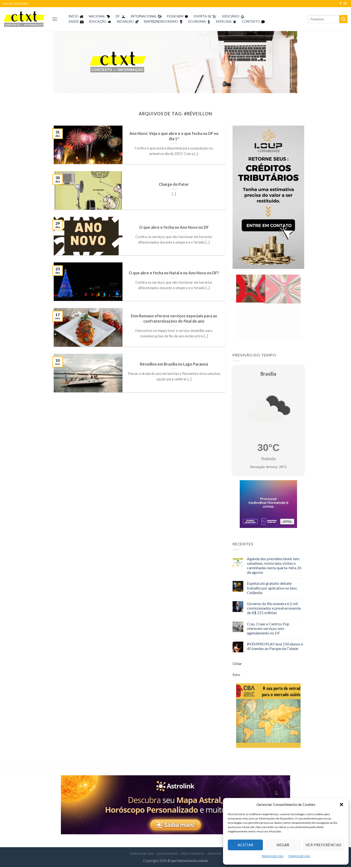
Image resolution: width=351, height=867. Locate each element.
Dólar (237, 663)
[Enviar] (343, 19)
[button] (341, 804)
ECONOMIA (197, 21)
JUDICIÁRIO (230, 16)
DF (118, 16)
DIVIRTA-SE (202, 16)
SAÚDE (74, 21)
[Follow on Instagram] (345, 3)
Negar (283, 845)
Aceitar (245, 845)
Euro (236, 674)
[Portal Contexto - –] (24, 19)
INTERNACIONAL (144, 16)
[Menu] (55, 19)
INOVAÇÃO (125, 21)
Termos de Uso (142, 853)
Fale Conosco (192, 853)
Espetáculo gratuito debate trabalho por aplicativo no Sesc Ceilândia (272, 588)
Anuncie (214, 853)
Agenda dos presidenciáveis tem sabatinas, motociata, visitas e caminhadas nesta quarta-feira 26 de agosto (274, 565)
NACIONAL (97, 16)
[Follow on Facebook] (340, 3)
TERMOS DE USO (272, 856)
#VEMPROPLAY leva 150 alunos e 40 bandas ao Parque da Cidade (275, 646)
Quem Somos (167, 853)
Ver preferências (323, 845)
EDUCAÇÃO (97, 21)
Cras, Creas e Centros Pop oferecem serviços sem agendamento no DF (268, 628)
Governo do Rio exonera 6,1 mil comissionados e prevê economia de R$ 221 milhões (274, 608)
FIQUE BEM (175, 16)
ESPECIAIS (224, 21)
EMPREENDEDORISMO (161, 21)
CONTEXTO (251, 21)
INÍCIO (74, 16)
